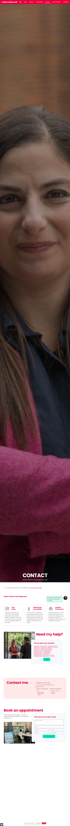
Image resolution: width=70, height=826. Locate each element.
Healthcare (43, 646)
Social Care (47, 653)
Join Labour (66, 2)
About (25, 2)
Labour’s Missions (56, 2)
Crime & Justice (38, 651)
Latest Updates (39, 2)
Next (47, 659)
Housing (37, 646)
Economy (37, 649)
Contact (48, 2)
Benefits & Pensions (53, 646)
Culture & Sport (38, 653)
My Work (31, 2)
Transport (46, 655)
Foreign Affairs (38, 655)
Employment (47, 651)
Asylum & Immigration (47, 649)
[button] (1, 824)
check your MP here (36, 588)
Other (52, 655)
